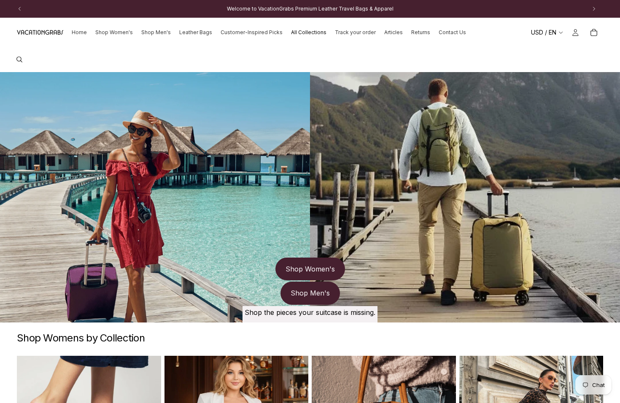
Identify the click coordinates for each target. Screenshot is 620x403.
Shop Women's (310, 269)
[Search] (19, 59)
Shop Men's (310, 293)
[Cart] (594, 32)
